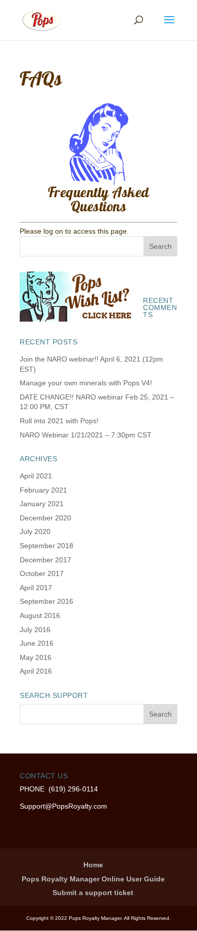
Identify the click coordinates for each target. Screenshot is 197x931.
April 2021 (36, 476)
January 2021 (42, 504)
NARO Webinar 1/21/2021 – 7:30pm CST (86, 435)
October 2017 (42, 573)
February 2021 (43, 490)
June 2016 (37, 643)
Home (93, 865)
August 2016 (40, 615)
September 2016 (46, 601)
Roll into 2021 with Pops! (59, 421)
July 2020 (35, 531)
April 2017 (36, 588)
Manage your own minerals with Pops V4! (86, 383)
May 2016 (36, 657)
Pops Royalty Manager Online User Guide (93, 879)
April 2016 (36, 671)
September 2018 (46, 546)
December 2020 (45, 518)
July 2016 (35, 630)
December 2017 (45, 560)
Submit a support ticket (93, 893)
